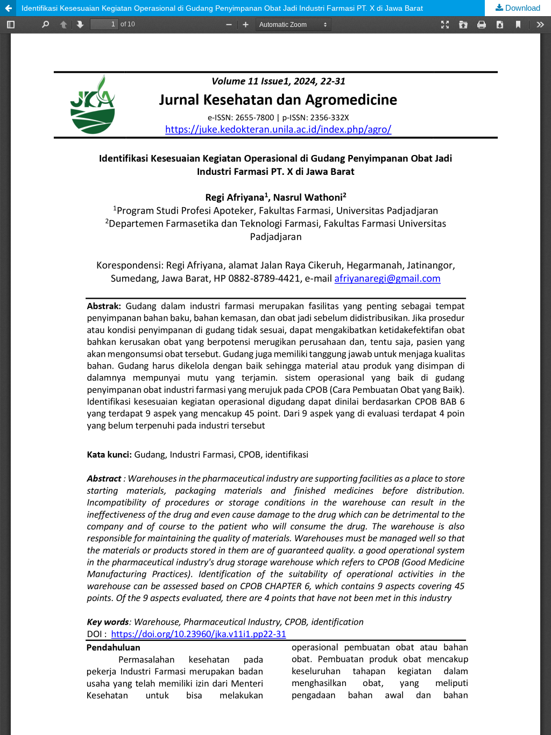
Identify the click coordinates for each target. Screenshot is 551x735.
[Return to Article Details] (8, 8)
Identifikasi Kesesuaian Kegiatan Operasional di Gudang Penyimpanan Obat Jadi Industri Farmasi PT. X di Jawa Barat (222, 8)
